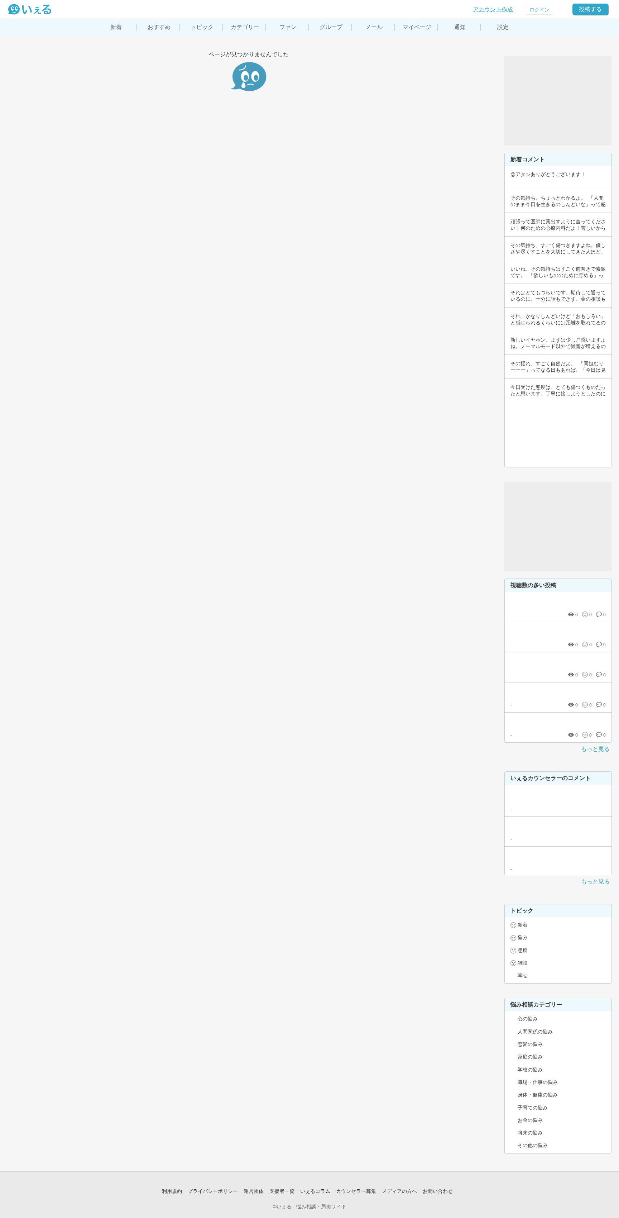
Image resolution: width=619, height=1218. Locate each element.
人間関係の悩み (535, 1031)
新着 (116, 27)
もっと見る (595, 749)
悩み (523, 937)
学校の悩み (530, 1069)
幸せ (523, 975)
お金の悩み (530, 1120)
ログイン (539, 10)
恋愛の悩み (530, 1044)
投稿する (590, 9)
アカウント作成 (493, 9)
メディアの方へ (399, 1191)
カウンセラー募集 (356, 1191)
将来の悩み (530, 1133)
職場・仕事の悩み (538, 1082)
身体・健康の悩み (538, 1095)
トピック (202, 27)
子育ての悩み (533, 1107)
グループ (331, 27)
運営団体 (254, 1191)
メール (374, 27)
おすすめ (159, 27)
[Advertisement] (558, 101)
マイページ (417, 27)
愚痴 (523, 950)
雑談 (523, 963)
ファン (288, 27)
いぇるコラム (315, 1191)
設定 (503, 27)
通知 (460, 27)
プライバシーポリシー (213, 1191)
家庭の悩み (530, 1057)
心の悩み (528, 1019)
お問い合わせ (438, 1191)
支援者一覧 (281, 1191)
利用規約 (172, 1191)
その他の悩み (533, 1145)
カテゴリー (245, 27)
